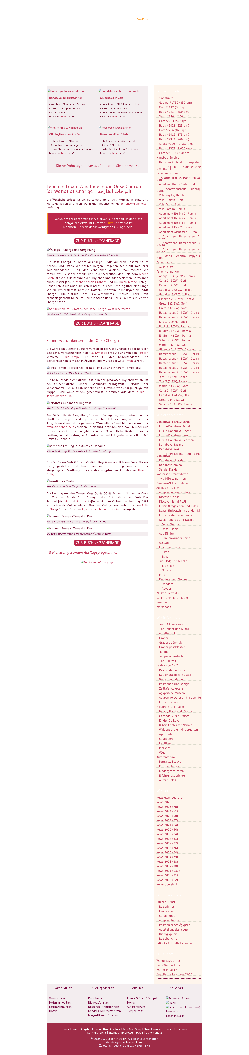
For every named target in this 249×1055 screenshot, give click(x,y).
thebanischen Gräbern (91, 282)
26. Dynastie (99, 352)
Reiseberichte (168, 938)
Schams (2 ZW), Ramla (174, 340)
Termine (128, 1029)
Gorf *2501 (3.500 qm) (174, 153)
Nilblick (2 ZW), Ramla (174, 326)
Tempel (163, 651)
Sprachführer (168, 915)
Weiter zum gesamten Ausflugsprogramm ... (82, 552)
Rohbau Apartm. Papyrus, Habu (178, 256)
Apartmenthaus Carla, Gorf (177, 184)
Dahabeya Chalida (171, 460)
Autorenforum (136, 1006)
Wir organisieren (170, 415)
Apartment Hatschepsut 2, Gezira (178, 237)
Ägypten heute (169, 920)
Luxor (103, 19)
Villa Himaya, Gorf (171, 200)
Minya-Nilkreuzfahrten (103, 1015)
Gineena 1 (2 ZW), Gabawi (177, 349)
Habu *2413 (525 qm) (174, 125)
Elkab (165, 552)
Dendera (167, 584)
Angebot (113, 19)
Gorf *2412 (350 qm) (173, 107)
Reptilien (165, 743)
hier (63, 116)
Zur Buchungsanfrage (97, 241)
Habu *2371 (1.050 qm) (175, 148)
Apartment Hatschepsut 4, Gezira (178, 250)
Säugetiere (166, 738)
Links (103, 1032)
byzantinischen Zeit (60, 427)
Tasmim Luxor (134, 1042)
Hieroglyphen (168, 934)
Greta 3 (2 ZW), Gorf (173, 308)
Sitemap (114, 1032)
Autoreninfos (167, 780)
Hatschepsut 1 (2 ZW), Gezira (179, 312)
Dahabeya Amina (170, 465)
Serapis (81, 501)
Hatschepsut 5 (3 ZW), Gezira (179, 363)
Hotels (53, 1011)
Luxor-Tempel (128, 282)
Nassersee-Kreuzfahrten (103, 1006)
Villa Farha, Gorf (169, 204)
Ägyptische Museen (172, 693)
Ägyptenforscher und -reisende (180, 697)
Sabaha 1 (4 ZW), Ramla (175, 404)
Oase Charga (170, 524)
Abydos (167, 588)
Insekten (165, 748)
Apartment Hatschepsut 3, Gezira (178, 243)
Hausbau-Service (167, 157)
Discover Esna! (169, 497)
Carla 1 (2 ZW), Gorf (172, 280)
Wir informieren (170, 617)
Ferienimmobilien (167, 173)
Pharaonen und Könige (174, 684)
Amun (129, 360)
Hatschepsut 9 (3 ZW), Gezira (179, 372)
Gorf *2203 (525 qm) (173, 121)
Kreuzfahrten (103, 988)
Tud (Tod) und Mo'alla (173, 561)
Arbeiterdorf (167, 633)
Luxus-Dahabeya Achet (174, 426)
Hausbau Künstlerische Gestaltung (178, 167)
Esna (165, 556)
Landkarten (166, 911)
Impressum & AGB (132, 1032)
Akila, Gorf (166, 267)
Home (94, 19)
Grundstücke (164, 98)
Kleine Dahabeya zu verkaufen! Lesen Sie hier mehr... (97, 166)
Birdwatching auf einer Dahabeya (178, 454)
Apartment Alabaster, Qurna (178, 232)
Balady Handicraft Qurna (175, 711)
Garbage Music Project (174, 716)
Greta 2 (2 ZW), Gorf (173, 303)
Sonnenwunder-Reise (176, 538)
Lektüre (136, 988)
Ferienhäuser (165, 262)
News (160, 19)
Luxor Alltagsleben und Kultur (179, 506)
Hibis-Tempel (71, 357)
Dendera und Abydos (173, 579)
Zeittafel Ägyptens (171, 688)
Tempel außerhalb (171, 656)
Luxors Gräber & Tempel (142, 998)
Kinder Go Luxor (170, 720)
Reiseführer (166, 906)
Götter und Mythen (172, 679)
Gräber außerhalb (171, 642)
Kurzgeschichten (170, 766)
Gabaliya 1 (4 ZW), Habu (175, 395)
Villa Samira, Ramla (172, 209)
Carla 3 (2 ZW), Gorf (172, 285)
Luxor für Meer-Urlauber (172, 597)
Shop (152, 19)
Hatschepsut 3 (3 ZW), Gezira (179, 354)
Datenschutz (154, 1032)
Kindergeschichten (171, 771)
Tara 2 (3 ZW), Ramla (173, 381)
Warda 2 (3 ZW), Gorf (173, 386)
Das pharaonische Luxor (175, 674)
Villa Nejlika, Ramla (172, 195)
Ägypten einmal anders (174, 492)
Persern (143, 352)
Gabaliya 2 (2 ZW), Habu (175, 289)
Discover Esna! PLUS (172, 501)
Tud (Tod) (168, 565)
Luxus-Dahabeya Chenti (175, 431)
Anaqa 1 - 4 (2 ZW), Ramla (177, 276)
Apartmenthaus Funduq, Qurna (178, 189)
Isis (66, 501)
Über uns (194, 19)
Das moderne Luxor (172, 670)
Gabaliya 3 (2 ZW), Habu (175, 294)
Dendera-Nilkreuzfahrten (104, 1011)
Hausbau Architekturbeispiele (179, 162)
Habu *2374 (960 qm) (174, 139)
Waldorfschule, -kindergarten (178, 729)
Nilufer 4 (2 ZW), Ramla (175, 335)
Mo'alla (166, 570)
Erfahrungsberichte (172, 775)
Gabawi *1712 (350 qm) (175, 102)
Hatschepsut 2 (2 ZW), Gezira (179, 317)
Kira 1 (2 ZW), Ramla (173, 321)
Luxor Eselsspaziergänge (175, 515)
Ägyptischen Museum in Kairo (102, 509)
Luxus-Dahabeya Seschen (176, 440)
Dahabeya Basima (171, 444)
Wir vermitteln (168, 91)
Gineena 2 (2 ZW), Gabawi (177, 299)
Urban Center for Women (175, 725)
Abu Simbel (166, 533)
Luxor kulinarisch (170, 702)
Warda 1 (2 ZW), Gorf (173, 345)
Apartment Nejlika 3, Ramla (177, 222)
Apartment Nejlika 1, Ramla (177, 213)
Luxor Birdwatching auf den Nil (180, 510)
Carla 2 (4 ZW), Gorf (172, 390)
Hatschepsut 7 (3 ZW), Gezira (179, 367)
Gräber (163, 638)
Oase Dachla (170, 529)
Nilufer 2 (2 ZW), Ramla (175, 331)
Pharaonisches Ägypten (174, 925)
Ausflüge (142, 19)
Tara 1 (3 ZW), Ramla (173, 377)
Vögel (162, 752)
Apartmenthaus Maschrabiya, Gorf (178, 178)
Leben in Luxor (68, 19)
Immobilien (128, 19)
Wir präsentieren (170, 895)
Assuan (164, 542)
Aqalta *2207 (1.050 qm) (176, 143)
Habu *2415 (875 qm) (174, 134)
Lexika (131, 1002)
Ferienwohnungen (168, 271)
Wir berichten (168, 791)
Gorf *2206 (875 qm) (173, 130)
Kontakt (60, 52)
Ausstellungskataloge (173, 929)
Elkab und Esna (169, 547)
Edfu (162, 575)
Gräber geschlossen (172, 647)
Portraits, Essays (170, 761)
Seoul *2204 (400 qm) (174, 116)
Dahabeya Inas (169, 449)
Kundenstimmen (176, 19)
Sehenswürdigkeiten (134, 203)
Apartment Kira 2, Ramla (175, 227)
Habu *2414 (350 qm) (174, 111)
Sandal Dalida (168, 469)
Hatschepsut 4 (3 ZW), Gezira (179, 358)
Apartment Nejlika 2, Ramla (177, 218)
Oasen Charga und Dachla (176, 519)
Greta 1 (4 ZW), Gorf (173, 399)
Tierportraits (135, 1011)
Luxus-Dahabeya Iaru (173, 435)
